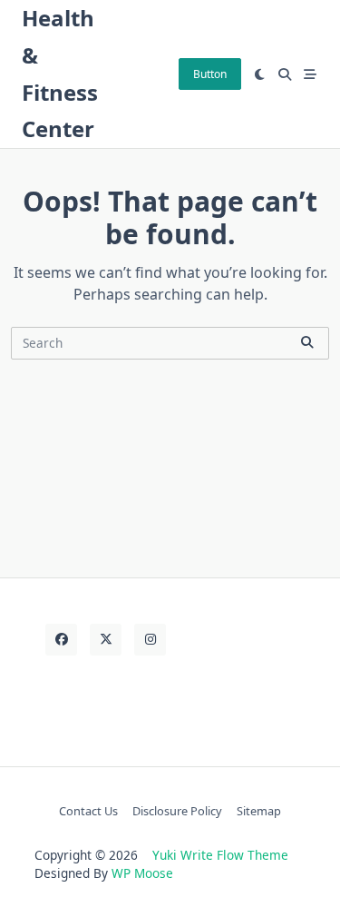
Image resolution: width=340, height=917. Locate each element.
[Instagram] (150, 640)
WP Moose (142, 873)
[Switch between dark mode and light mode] (260, 74)
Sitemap (259, 810)
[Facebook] (61, 640)
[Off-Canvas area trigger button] (310, 74)
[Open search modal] (284, 74)
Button (210, 74)
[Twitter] (105, 640)
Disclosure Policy (177, 810)
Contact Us (88, 810)
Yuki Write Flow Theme (220, 854)
